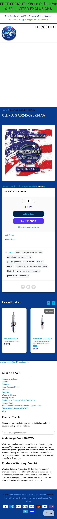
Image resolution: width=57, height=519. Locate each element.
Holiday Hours (8, 397)
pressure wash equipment (18, 276)
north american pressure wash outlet (31, 266)
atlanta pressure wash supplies (29, 252)
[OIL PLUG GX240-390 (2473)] (28, 152)
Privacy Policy (8, 403)
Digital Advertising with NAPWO (15, 408)
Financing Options (9, 379)
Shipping (5, 384)
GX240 (40, 262)
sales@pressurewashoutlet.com (36, 20)
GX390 (10, 266)
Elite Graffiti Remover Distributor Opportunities (21, 405)
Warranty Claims (9, 395)
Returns (5, 392)
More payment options (28, 227)
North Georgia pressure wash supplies (23, 271)
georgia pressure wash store (19, 257)
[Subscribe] (52, 433)
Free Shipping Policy (10, 387)
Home (4, 110)
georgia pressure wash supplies (20, 262)
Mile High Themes (11, 498)
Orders (5, 381)
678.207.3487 (16, 20)
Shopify (43, 495)
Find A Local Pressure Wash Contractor (18, 400)
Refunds (5, 389)
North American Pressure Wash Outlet (23, 495)
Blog (4, 411)
